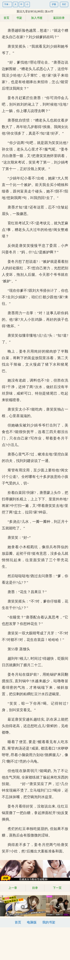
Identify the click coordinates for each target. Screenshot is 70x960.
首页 (6, 17)
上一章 (12, 887)
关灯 (64, 4)
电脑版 (32, 922)
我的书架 (48, 922)
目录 (35, 887)
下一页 (57, 887)
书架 (19, 17)
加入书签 (37, 17)
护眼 (54, 4)
